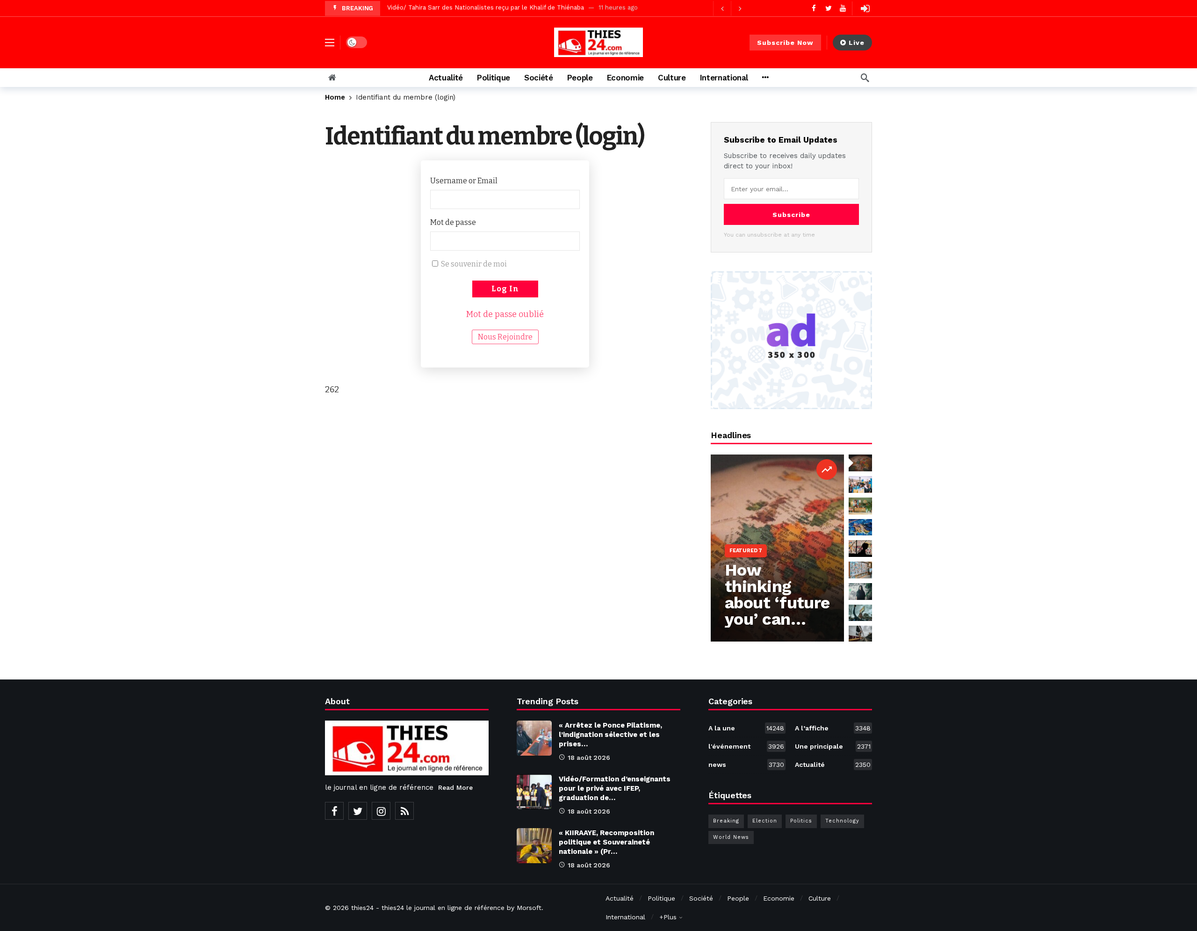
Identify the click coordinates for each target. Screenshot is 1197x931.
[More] (765, 77)
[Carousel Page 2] (860, 484)
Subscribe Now (785, 42)
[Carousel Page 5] (860, 548)
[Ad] (791, 340)
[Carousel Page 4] (860, 527)
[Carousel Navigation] (731, 8)
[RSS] (404, 811)
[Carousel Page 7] (860, 591)
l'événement (746, 746)
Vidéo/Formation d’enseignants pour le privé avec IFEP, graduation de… (615, 788)
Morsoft (529, 907)
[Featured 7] (826, 469)
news (746, 764)
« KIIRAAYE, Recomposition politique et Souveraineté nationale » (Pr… (606, 842)
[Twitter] (828, 8)
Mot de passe (453, 222)
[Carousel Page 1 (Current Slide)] (860, 463)
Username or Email (464, 180)
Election (764, 821)
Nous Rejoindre (505, 336)
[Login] (865, 8)
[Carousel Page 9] (860, 634)
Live (857, 42)
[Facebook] (814, 8)
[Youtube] (843, 8)
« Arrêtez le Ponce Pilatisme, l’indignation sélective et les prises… (610, 734)
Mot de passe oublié (505, 314)
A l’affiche (833, 728)
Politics (801, 821)
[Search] (865, 78)
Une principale (833, 746)
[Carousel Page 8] (860, 613)
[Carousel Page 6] (860, 570)
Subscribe (791, 214)
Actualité (833, 764)
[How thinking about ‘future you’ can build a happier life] (777, 548)
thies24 (362, 907)
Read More (455, 787)
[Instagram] (381, 811)
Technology (842, 821)
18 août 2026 (589, 757)
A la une (746, 728)
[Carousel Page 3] (860, 506)
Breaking (726, 821)
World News (731, 837)
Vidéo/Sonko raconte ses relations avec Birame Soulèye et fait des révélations (504, 8)
